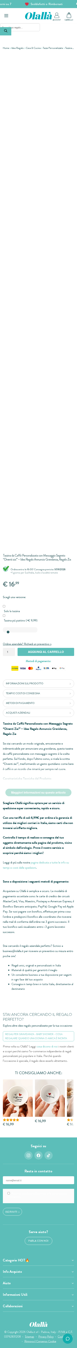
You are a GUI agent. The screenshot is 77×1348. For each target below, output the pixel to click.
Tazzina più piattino (20, 620)
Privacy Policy (46, 1337)
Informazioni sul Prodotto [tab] (24, 683)
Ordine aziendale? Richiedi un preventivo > (27, 644)
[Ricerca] (5, 31)
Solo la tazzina (12, 611)
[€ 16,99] (50, 1098)
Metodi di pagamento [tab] (20, 703)
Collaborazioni (13, 1306)
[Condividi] (72, 58)
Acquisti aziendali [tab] (18, 713)
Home (6, 48)
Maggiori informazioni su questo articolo (38, 792)
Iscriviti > (12, 1211)
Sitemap (29, 1337)
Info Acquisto (12, 1271)
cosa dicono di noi (47, 1046)
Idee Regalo (17, 48)
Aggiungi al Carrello (46, 652)
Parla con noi (38, 1241)
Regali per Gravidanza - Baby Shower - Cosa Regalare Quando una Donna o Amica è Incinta (36, 1036)
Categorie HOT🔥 (16, 1260)
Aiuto (7, 1283)
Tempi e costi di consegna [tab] (23, 693)
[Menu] (6, 16)
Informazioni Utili (15, 1294)
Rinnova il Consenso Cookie (40, 1341)
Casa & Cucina (33, 48)
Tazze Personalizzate (53, 48)
